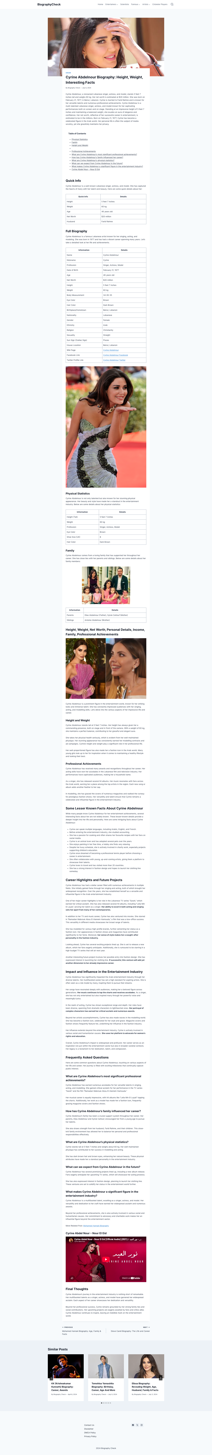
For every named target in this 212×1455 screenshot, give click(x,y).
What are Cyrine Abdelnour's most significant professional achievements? (104, 154)
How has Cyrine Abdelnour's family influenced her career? (97, 157)
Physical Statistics (80, 139)
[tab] (101, 1403)
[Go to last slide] (51, 1377)
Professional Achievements (84, 151)
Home (100, 4)
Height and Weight (80, 145)
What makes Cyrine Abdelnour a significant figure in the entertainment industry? (107, 166)
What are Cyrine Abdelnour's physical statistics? (93, 160)
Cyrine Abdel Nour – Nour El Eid (86, 169)
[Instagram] (141, 1425)
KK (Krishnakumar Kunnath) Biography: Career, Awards (62, 1386)
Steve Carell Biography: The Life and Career (130, 1329)
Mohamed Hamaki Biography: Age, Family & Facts (81, 1330)
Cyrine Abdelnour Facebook (115, 355)
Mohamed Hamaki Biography (96, 1226)
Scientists (124, 4)
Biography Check (74, 88)
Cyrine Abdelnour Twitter (114, 360)
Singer (68, 73)
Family (74, 142)
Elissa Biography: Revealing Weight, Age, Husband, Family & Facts (145, 1386)
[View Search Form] (172, 4)
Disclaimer (88, 1429)
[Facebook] (133, 1425)
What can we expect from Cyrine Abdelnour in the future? (97, 163)
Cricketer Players (159, 4)
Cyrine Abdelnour (111, 350)
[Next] (160, 1377)
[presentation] (66, 1366)
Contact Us (89, 1425)
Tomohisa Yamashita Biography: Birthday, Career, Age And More (103, 1386)
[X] (137, 1425)
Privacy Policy (90, 1436)
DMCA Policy (90, 1433)
